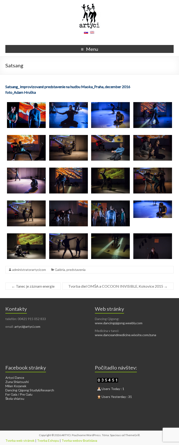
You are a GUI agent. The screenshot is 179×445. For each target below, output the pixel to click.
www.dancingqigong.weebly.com (118, 323)
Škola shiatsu (14, 398)
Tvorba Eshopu (48, 440)
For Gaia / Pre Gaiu (18, 394)
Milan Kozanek (15, 386)
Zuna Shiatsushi (17, 382)
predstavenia (76, 270)
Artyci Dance (14, 377)
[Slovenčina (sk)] (86, 34)
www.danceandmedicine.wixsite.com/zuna (125, 335)
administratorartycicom (29, 270)
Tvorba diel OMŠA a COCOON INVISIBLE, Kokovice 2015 (118, 286)
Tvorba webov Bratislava (79, 440)
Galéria (60, 270)
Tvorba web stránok (19, 440)
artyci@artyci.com (27, 326)
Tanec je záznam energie (33, 286)
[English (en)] (92, 34)
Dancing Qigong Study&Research (29, 390)
